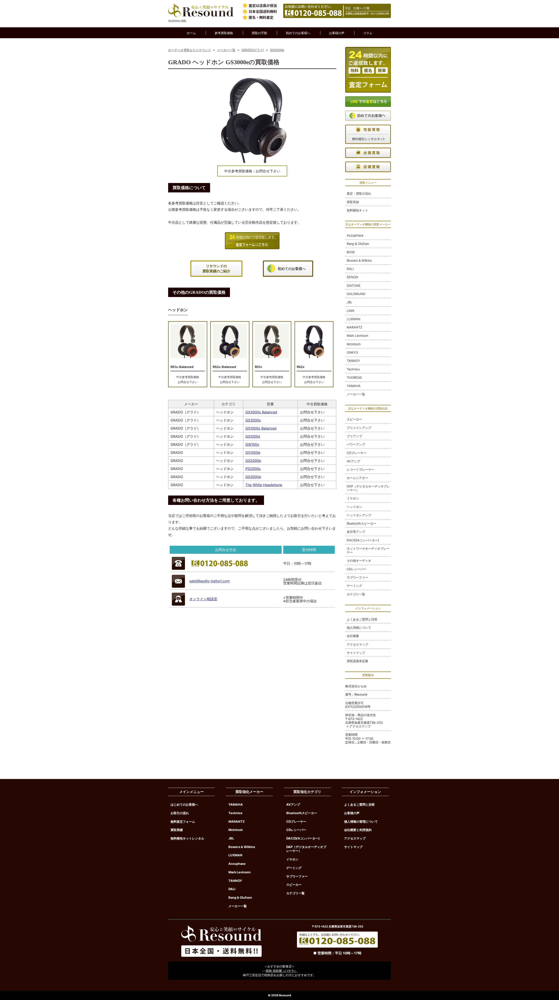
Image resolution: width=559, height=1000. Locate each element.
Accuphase (355, 235)
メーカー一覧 (356, 394)
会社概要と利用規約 (358, 830)
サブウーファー (357, 577)
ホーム (191, 33)
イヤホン (353, 498)
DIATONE (354, 285)
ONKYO (352, 352)
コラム (367, 33)
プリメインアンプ (359, 428)
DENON (352, 277)
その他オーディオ (359, 560)
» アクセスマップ (359, 726)
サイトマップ (356, 653)
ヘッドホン (354, 507)
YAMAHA (354, 386)
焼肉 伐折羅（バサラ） (281, 970)
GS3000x (253, 420)
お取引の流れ (180, 813)
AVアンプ (353, 461)
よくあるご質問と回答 (362, 619)
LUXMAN (353, 319)
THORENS (354, 377)
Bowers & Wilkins (359, 260)
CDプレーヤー (356, 453)
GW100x (252, 444)
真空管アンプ (356, 532)
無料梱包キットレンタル (187, 838)
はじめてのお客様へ (184, 804)
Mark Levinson (357, 335)
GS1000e (252, 452)
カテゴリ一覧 (356, 594)
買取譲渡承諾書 (357, 661)
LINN (350, 311)
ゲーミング (354, 585)
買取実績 (353, 202)
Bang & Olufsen (358, 243)
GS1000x (252, 436)
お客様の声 (336, 33)
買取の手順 (259, 33)
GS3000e (253, 477)
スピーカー (354, 419)
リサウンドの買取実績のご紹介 (216, 268)
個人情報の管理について (361, 821)
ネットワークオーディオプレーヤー (368, 550)
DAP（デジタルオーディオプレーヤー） (368, 488)
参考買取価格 (224, 33)
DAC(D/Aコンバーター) (363, 540)
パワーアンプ (356, 444)
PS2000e (253, 468)
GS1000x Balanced (260, 428)
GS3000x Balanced (261, 412)
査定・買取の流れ (359, 193)
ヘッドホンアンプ (359, 515)
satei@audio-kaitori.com (209, 581)
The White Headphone (263, 485)
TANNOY (353, 361)
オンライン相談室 (203, 599)
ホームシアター (357, 478)
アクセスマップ (357, 644)
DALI (350, 269)
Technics (353, 369)
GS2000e (253, 460)
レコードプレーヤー (360, 469)
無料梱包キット (357, 210)
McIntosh (354, 344)
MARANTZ (354, 327)
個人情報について (359, 627)
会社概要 (353, 636)
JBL (349, 302)
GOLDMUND (356, 294)
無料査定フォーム (183, 821)
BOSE (351, 252)
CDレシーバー (356, 569)
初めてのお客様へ (298, 33)
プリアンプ (354, 436)
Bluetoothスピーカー (361, 523)
